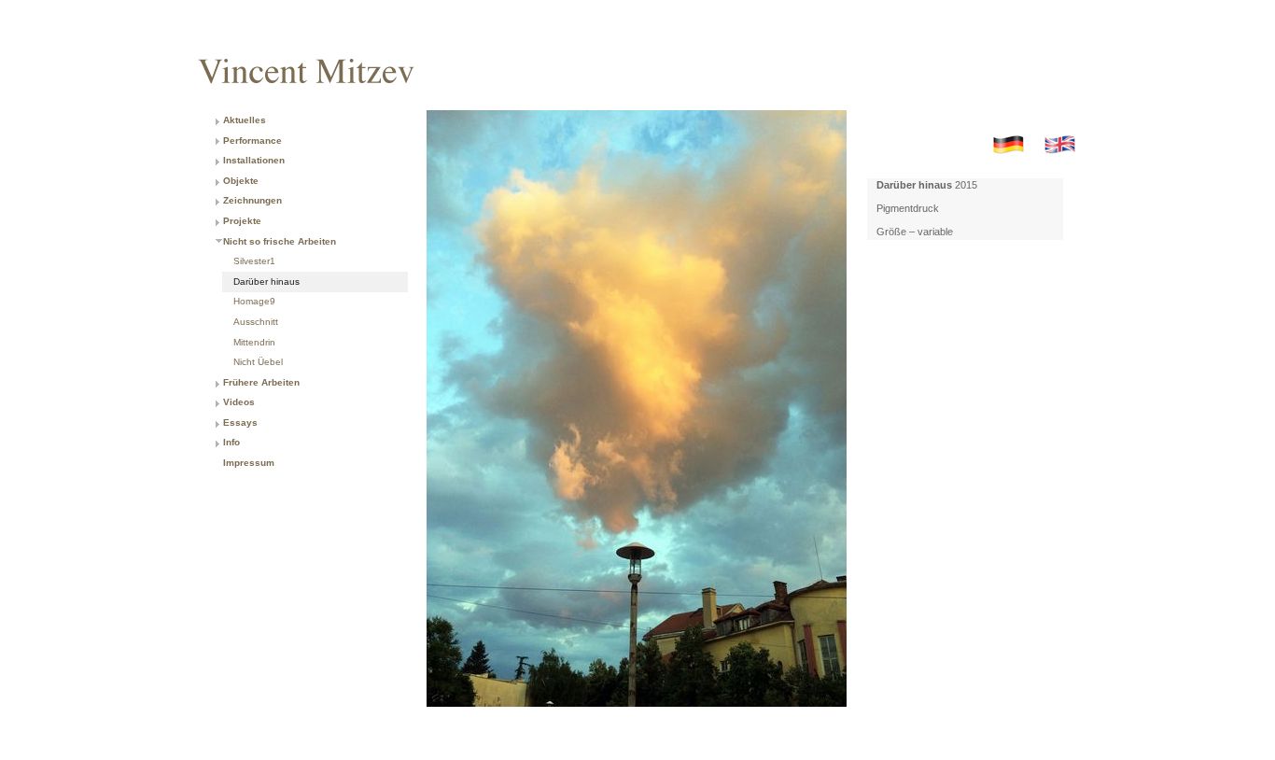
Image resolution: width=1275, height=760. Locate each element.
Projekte (242, 221)
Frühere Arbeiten (261, 382)
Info (231, 442)
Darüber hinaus (266, 281)
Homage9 (254, 301)
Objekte (241, 181)
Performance (252, 140)
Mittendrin (254, 342)
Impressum (248, 462)
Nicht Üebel (258, 362)
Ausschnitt (255, 322)
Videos (239, 402)
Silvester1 (254, 261)
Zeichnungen (252, 200)
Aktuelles (244, 120)
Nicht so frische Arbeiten (279, 241)
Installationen (254, 160)
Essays (240, 422)
